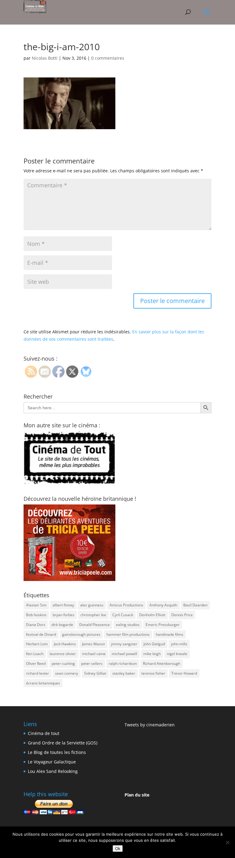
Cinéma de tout (43, 733)
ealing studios (128, 624)
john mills (179, 643)
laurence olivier (63, 653)
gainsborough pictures (81, 634)
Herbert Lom (37, 643)
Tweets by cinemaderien (150, 725)
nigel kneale (177, 653)
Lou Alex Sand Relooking (53, 771)
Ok (117, 848)
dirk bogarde (62, 624)
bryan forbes (63, 614)
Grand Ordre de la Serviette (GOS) (62, 743)
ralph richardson (123, 663)
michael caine (94, 653)
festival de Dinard (41, 634)
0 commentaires (107, 58)
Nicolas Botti (45, 58)
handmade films (169, 634)
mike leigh (152, 653)
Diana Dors (35, 624)
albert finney (63, 605)
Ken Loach (34, 653)
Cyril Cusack (122, 614)
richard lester (37, 673)
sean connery (66, 673)
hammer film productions (128, 634)
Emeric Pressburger (163, 624)
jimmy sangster (124, 643)
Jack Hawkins (65, 643)
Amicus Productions (126, 605)
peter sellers (92, 663)
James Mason (93, 643)
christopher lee (93, 614)
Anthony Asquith (163, 605)
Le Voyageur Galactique (52, 762)
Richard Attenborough (161, 663)
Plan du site (137, 795)
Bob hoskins (36, 614)
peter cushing (63, 663)
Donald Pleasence (94, 624)
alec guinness (91, 605)
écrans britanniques (43, 683)
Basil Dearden (195, 605)
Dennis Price (182, 614)
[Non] (227, 842)
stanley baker (123, 673)
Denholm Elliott (152, 614)
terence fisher (153, 673)
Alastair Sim (36, 605)
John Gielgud (154, 643)
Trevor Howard (184, 673)
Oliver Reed (36, 663)
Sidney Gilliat (95, 673)
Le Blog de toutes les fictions (57, 752)
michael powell (124, 653)
